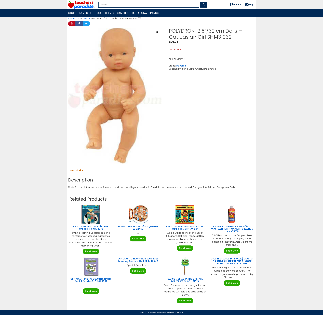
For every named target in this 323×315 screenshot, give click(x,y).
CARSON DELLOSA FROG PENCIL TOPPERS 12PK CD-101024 (185, 280)
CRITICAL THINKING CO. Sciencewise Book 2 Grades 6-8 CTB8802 (91, 280)
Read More (91, 251)
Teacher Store (74, 18)
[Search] (203, 5)
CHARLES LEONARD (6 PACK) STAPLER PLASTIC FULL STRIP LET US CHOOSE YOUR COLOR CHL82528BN (232, 261)
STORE (72, 13)
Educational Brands (145, 13)
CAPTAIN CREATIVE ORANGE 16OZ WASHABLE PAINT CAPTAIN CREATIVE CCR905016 (232, 229)
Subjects (84, 13)
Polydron (86, 18)
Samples (122, 13)
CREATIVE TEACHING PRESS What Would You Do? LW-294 (185, 227)
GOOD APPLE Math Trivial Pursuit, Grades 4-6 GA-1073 (91, 227)
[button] (157, 32)
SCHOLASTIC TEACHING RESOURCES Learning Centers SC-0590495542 (138, 260)
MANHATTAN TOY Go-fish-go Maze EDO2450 (138, 227)
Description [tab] (77, 170)
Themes (110, 13)
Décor (97, 13)
